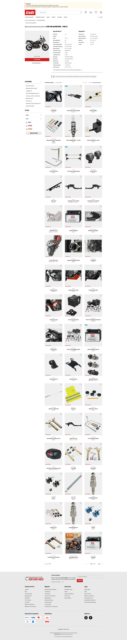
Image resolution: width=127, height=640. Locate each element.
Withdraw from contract (30, 606)
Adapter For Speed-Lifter (54, 408)
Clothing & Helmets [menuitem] (29, 17)
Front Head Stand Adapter (93, 438)
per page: (57, 82)
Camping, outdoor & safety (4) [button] (33, 96)
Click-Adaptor (93, 468)
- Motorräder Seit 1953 (73, 557)
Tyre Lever (73, 497)
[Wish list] (96, 12)
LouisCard (27, 602)
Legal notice (87, 589)
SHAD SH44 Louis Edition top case (54, 468)
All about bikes (48, 602)
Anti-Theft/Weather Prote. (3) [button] (32, 93)
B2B (26, 591)
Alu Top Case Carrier (53, 260)
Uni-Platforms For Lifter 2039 (54, 557)
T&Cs (85, 591)
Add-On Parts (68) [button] (30, 106)
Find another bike (36, 63)
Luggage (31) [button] (29, 91)
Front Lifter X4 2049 (53, 171)
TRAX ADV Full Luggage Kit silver (73, 349)
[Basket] (101, 12)
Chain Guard (53, 200)
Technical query (28, 593)
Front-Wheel (73, 468)
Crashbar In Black (53, 290)
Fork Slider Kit (93, 260)
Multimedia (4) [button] (29, 98)
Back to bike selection (31, 23)
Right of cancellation (89, 595)
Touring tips (47, 591)
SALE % (30, 125)
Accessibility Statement (89, 600)
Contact (26, 589)
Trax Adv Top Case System (73, 319)
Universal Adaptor (93, 110)
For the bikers (48, 604)
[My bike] (90, 12)
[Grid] (83, 82)
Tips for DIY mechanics (50, 595)
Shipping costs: (57, 634)
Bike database (28, 595)
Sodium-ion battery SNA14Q (93, 349)
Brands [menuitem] (53, 17)
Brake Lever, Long (73, 438)
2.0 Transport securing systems (73, 171)
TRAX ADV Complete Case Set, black (93, 319)
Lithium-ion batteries (73, 230)
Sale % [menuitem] (48, 17)
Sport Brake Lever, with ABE (73, 200)
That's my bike (37, 59)
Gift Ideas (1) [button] (29, 101)
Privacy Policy (87, 593)
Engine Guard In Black (93, 290)
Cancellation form (88, 598)
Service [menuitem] (65, 17)
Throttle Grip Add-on (53, 379)
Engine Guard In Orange (73, 290)
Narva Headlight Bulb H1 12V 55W (73, 140)
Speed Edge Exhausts (93, 379)
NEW (30, 122)
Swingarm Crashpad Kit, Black (73, 260)
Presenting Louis (68, 589)
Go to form (94, 76)
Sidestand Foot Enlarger (93, 230)
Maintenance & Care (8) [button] (31, 88)
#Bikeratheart (48, 598)
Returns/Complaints (29, 604)
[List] (85, 82)
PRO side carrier (53, 349)
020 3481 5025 (35, 579)
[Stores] (85, 12)
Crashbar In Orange (54, 319)
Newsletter (27, 598)
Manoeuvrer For (53, 527)
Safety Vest (73, 408)
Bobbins (53, 497)
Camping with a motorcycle (51, 606)
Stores (65, 591)
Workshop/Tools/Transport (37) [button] (33, 103)
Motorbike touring (49, 600)
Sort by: (90, 82)
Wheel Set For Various (93, 408)
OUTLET (30, 128)
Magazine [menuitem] (59, 17)
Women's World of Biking (50, 589)
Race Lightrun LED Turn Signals (73, 110)
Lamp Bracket (53, 110)
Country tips (47, 593)
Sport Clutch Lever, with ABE (93, 200)
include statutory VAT (57, 632)
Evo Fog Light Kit (93, 171)
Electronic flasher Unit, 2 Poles (93, 140)
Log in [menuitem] (101, 17)
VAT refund (67, 595)
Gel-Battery (93, 557)
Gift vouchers (28, 600)
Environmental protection (90, 602)
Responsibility (67, 598)
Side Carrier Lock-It (53, 230)
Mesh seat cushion (73, 379)
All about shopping (68, 593)
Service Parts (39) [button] (30, 85)
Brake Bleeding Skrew (93, 497)
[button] (81, 12)
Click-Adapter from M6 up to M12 (53, 438)
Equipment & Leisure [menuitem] (40, 17)
